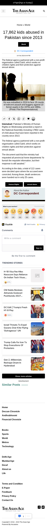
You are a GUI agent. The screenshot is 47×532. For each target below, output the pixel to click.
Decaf (5, 465)
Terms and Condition (12, 484)
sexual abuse (32, 184)
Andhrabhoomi (9, 415)
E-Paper (6, 488)
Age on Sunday (26, 3)
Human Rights (14, 184)
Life (4, 473)
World (23, 44)
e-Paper (16, 3)
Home (5, 407)
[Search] (44, 11)
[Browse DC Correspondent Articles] (7, 193)
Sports (5, 434)
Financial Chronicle (11, 419)
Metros (5, 442)
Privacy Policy (9, 496)
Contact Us (7, 500)
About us (6, 469)
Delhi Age (6, 457)
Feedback (7, 492)
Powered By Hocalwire (10, 524)
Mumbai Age (8, 461)
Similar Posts (11, 384)
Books (5, 430)
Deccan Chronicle (11, 411)
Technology (8, 446)
